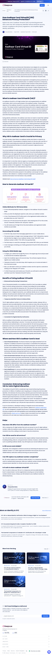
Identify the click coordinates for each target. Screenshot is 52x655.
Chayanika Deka (8, 32)
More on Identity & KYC (9, 510)
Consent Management (20, 650)
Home (4, 10)
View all (46, 549)
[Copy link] (48, 11)
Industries (5, 641)
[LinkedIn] (26, 651)
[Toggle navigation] (47, 5)
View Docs (44, 497)
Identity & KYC (9, 10)
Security (13, 650)
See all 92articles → (47, 510)
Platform (5, 636)
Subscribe (45, 616)
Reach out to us (16, 413)
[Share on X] (43, 11)
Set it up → (40, 1)
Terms (8, 650)
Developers (5, 644)
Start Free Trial (35, 497)
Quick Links (6, 646)
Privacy (4, 650)
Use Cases (5, 638)
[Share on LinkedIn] (46, 11)
